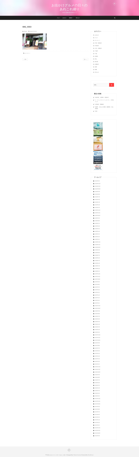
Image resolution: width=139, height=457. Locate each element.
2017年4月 (97, 295)
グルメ (58, 17)
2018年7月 (97, 255)
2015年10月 (97, 340)
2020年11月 (97, 186)
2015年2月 (97, 361)
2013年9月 (97, 406)
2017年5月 (97, 292)
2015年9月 (97, 342)
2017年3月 (97, 297)
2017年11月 (97, 276)
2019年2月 (97, 236)
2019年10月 (97, 215)
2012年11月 (97, 430)
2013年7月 (97, 411)
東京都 (96, 61)
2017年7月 (97, 287)
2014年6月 (97, 382)
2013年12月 (97, 398)
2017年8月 (97, 284)
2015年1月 (97, 364)
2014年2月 (97, 393)
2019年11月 (97, 212)
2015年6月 (97, 350)
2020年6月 (97, 199)
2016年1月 (97, 332)
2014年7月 (97, 380)
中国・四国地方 (98, 43)
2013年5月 (97, 417)
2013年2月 (97, 422)
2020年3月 (97, 202)
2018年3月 (97, 265)
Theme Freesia (77, 455)
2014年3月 (97, 390)
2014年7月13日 (33, 31)
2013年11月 (97, 401)
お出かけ (64, 17)
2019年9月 (97, 218)
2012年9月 (97, 435)
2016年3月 (97, 327)
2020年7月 (97, 196)
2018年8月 (97, 252)
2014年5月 (97, 385)
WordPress (90, 455)
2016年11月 (97, 305)
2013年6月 (97, 414)
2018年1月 (97, 271)
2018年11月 (97, 244)
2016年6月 (97, 319)
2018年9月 (97, 250)
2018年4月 (97, 263)
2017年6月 (97, 289)
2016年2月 (97, 329)
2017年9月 (97, 281)
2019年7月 (97, 223)
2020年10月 (97, 188)
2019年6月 (97, 226)
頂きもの (78, 17)
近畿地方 (97, 64)
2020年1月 (97, 207)
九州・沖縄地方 (98, 48)
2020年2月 (97, 204)
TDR (96, 111)
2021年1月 (97, 181)
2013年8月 (97, 409)
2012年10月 (97, 433)
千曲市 (96, 51)
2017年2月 (97, 300)
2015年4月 (97, 356)
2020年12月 (97, 183)
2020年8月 (97, 194)
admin (25, 31)
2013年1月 (97, 425)
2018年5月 (97, 260)
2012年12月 (97, 427)
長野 (96, 66)
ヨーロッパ (97, 40)
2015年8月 (97, 345)
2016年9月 (97, 311)
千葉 (96, 53)
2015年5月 (97, 353)
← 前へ (25, 59)
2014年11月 (97, 369)
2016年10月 (97, 308)
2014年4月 (97, 388)
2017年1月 (97, 303)
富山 (96, 59)
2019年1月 (97, 239)
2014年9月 (97, 374)
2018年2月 (97, 268)
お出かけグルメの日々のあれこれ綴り (69, 7)
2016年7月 (97, 316)
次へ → (85, 59)
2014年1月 (97, 396)
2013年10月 (97, 403)
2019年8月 (97, 220)
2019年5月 (97, 228)
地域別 (70, 17)
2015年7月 (97, 348)
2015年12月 (97, 334)
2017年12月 (97, 273)
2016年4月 (97, 324)
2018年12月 (97, 242)
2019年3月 (97, 234)
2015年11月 (97, 337)
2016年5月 (97, 321)
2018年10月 (97, 247)
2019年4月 (97, 231)
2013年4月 (97, 419)
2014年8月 (97, 377)
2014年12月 (97, 366)
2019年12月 (97, 210)
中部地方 (97, 45)
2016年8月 (97, 313)
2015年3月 (97, 358)
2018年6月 (97, 258)
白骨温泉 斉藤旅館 (99, 104)
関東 (96, 69)
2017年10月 (97, 279)
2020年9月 (97, 191)
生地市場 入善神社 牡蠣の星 (102, 97)
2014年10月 (97, 372)
